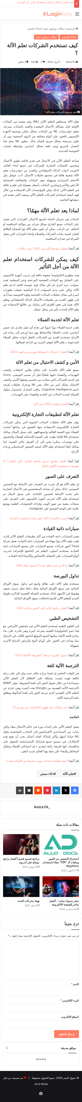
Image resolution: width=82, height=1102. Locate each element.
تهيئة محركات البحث (28, 900)
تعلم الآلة (68, 774)
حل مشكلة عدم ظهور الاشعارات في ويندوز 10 (40, 707)
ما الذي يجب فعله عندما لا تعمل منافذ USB (41, 565)
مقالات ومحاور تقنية (53, 28)
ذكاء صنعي (47, 774)
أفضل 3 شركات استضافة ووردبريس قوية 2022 (39, 352)
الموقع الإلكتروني (70, 1016)
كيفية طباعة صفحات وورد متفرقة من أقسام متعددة (36, 761)
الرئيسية (71, 28)
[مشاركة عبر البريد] (29, 790)
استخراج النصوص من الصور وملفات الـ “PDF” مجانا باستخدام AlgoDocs (61, 862)
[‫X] (65, 790)
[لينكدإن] (56, 790)
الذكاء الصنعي (34, 28)
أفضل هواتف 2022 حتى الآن (50, 404)
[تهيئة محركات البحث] (21, 886)
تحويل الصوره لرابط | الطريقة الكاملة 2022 (41, 655)
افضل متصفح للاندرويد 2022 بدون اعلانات (42, 248)
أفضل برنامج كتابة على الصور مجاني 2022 (41, 608)
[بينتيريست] (47, 790)
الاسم (75, 984)
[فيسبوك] (75, 790)
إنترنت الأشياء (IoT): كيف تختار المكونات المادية (38, 518)
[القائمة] (77, 15)
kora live (41, 1059)
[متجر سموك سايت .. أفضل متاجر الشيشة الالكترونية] (61, 886)
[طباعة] (20, 790)
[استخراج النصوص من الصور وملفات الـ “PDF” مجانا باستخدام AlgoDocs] (61, 844)
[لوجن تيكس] (57, 14)
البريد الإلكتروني (69, 1000)
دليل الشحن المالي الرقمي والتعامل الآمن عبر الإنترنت (45, 2)
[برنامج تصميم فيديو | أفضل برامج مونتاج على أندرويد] (21, 844)
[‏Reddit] (38, 790)
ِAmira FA (70, 61)
